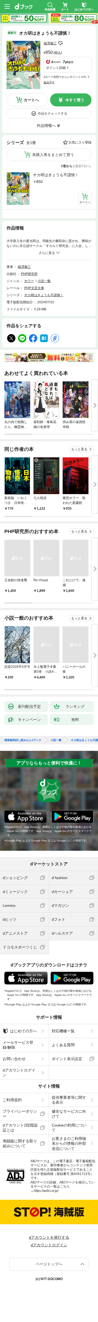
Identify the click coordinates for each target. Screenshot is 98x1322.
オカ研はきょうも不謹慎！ (56, 175)
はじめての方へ (23, 1031)
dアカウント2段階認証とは (20, 1127)
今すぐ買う (74, 100)
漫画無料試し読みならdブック (22, 740)
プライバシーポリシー (20, 1113)
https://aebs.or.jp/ (46, 1191)
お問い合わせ (14, 1059)
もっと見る (79, 449)
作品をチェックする (52, 113)
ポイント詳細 (56, 68)
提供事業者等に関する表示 (69, 1099)
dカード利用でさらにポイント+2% (65, 76)
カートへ (31, 100)
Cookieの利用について (69, 1127)
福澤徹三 (50, 43)
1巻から (67, 166)
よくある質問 (63, 1045)
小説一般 (44, 281)
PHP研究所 (29, 274)
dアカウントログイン (19, 1072)
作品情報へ (46, 125)
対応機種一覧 (63, 1031)
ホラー (29, 281)
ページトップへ (49, 1264)
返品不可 (49, 82)
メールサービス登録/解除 (18, 1044)
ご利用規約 (12, 1100)
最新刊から (83, 166)
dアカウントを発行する (49, 1237)
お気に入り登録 (80, 142)
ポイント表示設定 (67, 1059)
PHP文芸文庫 (34, 288)
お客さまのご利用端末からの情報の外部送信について (69, 1143)
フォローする (60, 43)
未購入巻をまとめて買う (53, 154)
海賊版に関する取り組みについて (20, 1143)
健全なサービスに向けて (69, 1113)
